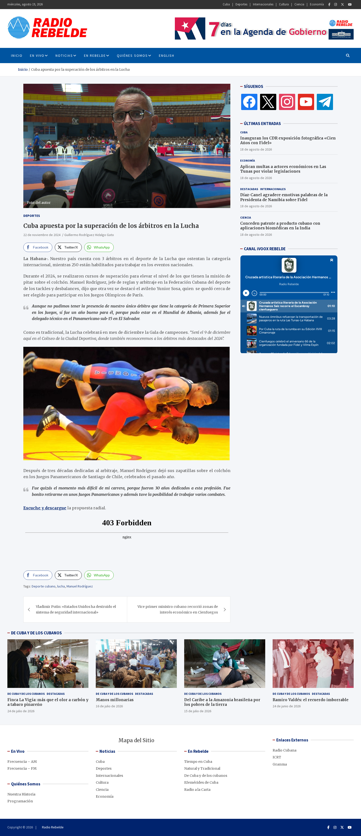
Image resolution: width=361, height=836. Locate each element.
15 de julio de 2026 (197, 711)
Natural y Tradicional (202, 768)
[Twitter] (342, 4)
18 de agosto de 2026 (256, 149)
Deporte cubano (44, 586)
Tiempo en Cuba (198, 761)
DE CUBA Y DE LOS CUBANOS (36, 633)
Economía (317, 4)
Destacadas (249, 189)
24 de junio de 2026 (287, 706)
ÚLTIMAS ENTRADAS (262, 123)
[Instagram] (335, 4)
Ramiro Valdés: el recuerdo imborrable (310, 699)
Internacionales (263, 4)
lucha (61, 586)
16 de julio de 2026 (109, 706)
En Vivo (37, 55)
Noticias (64, 55)
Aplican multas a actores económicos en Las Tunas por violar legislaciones (283, 169)
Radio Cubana (284, 750)
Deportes (241, 4)
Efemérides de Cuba (201, 782)
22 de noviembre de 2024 (41, 235)
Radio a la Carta (197, 789)
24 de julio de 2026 (20, 711)
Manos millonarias (115, 699)
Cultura (284, 4)
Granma (280, 764)
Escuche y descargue (44, 507)
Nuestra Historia (21, 794)
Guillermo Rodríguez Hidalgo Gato (89, 235)
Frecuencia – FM (22, 768)
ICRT (277, 757)
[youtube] (306, 101)
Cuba (226, 4)
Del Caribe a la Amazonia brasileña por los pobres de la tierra (222, 702)
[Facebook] (329, 4)
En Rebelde (95, 55)
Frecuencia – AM (22, 761)
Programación (20, 801)
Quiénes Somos (132, 55)
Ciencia (299, 4)
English (166, 55)
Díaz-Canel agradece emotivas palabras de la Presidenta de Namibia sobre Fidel (284, 197)
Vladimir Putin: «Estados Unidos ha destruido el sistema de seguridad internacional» (76, 609)
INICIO (17, 55)
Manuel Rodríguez (80, 586)
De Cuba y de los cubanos (26, 694)
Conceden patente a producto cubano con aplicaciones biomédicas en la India (280, 226)
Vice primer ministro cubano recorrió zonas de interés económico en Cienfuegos (178, 609)
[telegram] (325, 101)
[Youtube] (350, 4)
